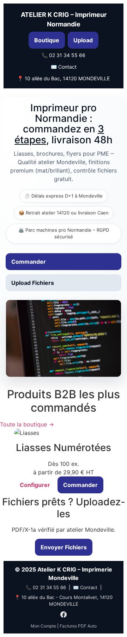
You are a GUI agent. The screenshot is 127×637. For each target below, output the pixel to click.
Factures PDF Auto (78, 626)
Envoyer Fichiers (64, 547)
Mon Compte (43, 626)
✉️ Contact (64, 67)
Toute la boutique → (27, 424)
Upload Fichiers (32, 282)
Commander (28, 261)
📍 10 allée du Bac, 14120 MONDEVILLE (63, 78)
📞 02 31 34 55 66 (63, 55)
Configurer (35, 484)
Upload (83, 40)
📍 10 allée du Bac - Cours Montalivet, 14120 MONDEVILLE (63, 600)
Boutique (46, 40)
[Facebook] (63, 615)
